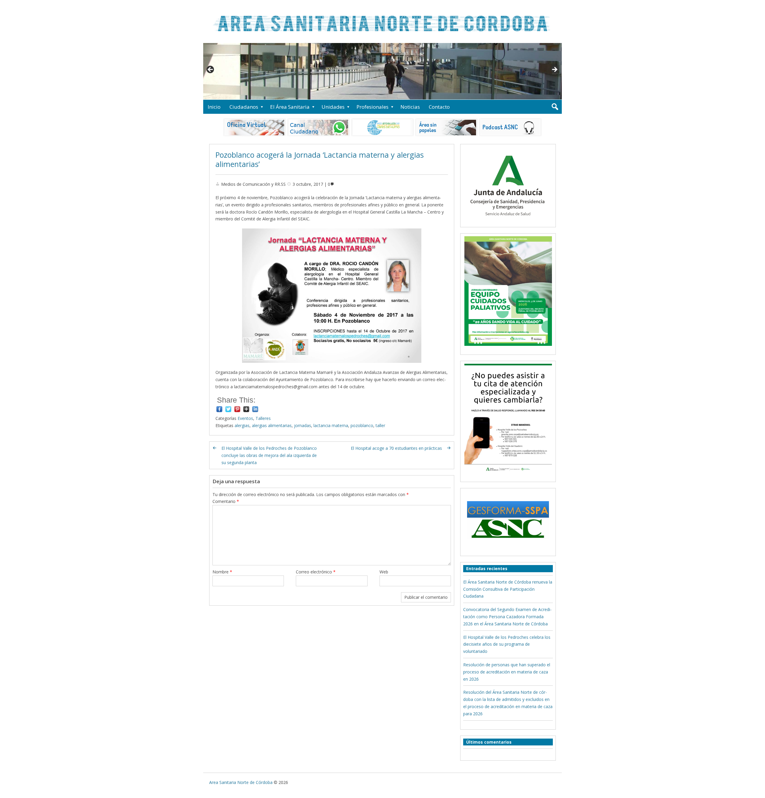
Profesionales (372, 106)
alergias (242, 425)
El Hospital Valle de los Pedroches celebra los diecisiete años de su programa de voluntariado (506, 644)
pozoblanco (362, 425)
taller (380, 425)
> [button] (554, 69)
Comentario (225, 501)
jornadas (302, 425)
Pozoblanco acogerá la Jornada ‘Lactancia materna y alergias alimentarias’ (319, 159)
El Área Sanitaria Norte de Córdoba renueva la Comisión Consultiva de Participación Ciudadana (507, 589)
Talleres (263, 418)
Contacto (439, 106)
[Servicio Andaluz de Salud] (508, 221)
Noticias (410, 106)
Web (384, 572)
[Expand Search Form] (555, 107)
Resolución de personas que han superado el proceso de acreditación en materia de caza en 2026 (506, 672)
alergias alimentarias (272, 425)
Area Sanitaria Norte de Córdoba (241, 782)
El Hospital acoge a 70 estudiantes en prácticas (396, 448)
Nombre (222, 572)
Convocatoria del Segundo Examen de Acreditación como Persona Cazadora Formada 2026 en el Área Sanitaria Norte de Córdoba (507, 617)
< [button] (210, 69)
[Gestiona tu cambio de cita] (508, 291)
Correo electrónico (316, 572)
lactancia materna (330, 425)
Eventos (245, 418)
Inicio (214, 106)
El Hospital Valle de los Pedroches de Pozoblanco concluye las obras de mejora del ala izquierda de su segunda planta (269, 455)
